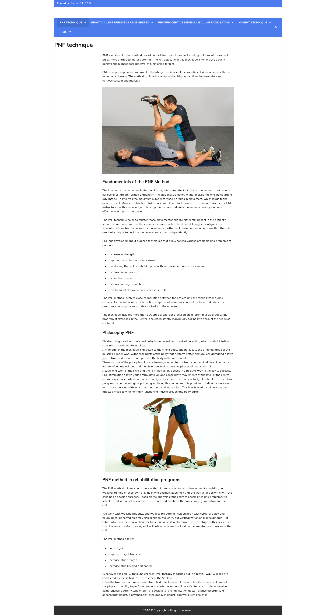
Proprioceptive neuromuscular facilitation (194, 22)
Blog (63, 32)
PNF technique (70, 22)
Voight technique (253, 22)
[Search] (276, 27)
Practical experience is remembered (120, 22)
